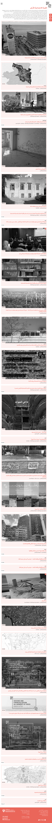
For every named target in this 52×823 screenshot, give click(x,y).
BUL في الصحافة (6, 819)
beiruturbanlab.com (45, 815)
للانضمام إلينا (5, 818)
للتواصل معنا (5, 816)
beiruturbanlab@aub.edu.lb (44, 814)
